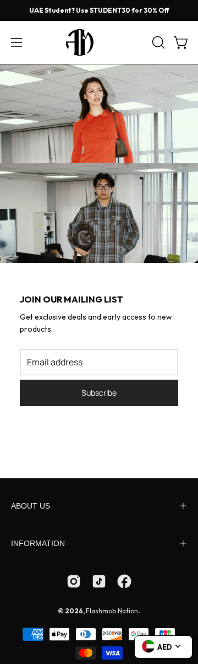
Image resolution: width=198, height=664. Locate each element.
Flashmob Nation (112, 611)
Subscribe (99, 392)
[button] (157, 42)
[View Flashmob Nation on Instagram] (73, 581)
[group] (99, 10)
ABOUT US (30, 505)
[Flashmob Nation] (99, 42)
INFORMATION (38, 543)
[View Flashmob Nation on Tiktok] (99, 581)
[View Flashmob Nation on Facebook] (124, 581)
